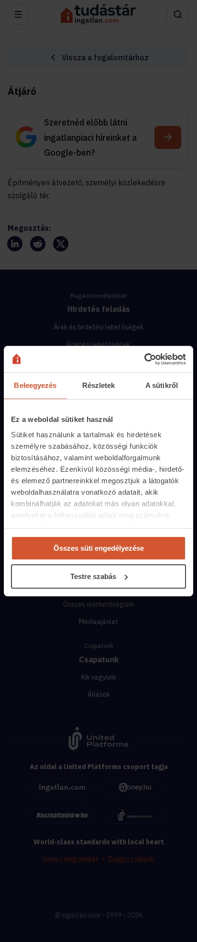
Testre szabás (93, 576)
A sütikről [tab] (161, 385)
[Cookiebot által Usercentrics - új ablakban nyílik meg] (144, 359)
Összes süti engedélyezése (99, 548)
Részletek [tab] (98, 385)
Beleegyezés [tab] (35, 385)
